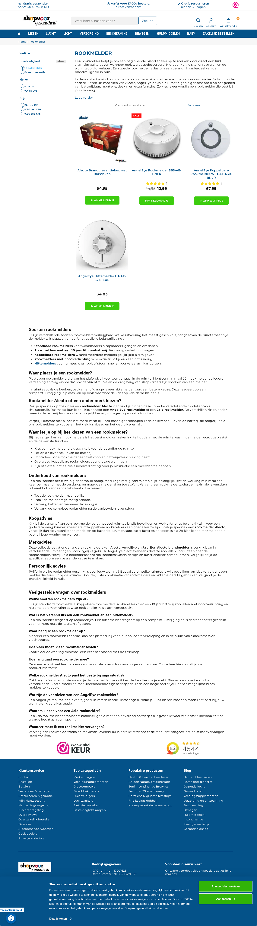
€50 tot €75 (33, 113)
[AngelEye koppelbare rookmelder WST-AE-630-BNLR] (211, 139)
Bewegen (142, 33)
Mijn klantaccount (31, 800)
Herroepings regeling (33, 805)
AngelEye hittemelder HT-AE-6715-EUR (102, 278)
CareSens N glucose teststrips (149, 796)
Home (22, 41)
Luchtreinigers (84, 796)
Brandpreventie (35, 72)
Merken (24, 79)
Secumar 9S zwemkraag (146, 791)
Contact (24, 777)
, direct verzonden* (130, 5)
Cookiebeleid (27, 833)
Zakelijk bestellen (219, 33)
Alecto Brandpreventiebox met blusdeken (102, 172)
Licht (67, 33)
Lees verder (84, 97)
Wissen (61, 61)
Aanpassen (223, 898)
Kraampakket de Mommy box (150, 805)
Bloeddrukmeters (86, 791)
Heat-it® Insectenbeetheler (148, 777)
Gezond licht (193, 791)
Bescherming (117, 33)
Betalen (24, 786)
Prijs (23, 98)
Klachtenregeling (31, 810)
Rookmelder (34, 67)
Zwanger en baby (196, 824)
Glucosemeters (84, 786)
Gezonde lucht (194, 786)
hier (165, 908)
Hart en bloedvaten (198, 777)
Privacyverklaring (31, 838)
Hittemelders (45, 363)
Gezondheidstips (196, 829)
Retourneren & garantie (35, 796)
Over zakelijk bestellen (34, 819)
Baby (191, 33)
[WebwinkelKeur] (236, 5)
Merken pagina (85, 777)
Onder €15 (31, 105)
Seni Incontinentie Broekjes (148, 786)
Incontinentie (193, 819)
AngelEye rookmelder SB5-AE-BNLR (157, 172)
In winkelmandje (102, 199)
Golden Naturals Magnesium (149, 782)
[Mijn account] (211, 20)
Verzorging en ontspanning (203, 800)
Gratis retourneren (195, 3)
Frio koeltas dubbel (142, 800)
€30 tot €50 (33, 109)
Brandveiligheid (30, 61)
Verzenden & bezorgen (34, 791)
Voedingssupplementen (91, 782)
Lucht (51, 33)
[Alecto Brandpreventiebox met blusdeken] (102, 139)
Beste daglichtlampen (90, 810)
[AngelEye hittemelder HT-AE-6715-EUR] (102, 244)
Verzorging (89, 33)
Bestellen (25, 782)
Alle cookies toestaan (226, 886)
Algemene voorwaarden (35, 829)
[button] (228, 20)
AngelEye (31, 90)
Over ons (24, 824)
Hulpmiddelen (168, 33)
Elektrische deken (87, 805)
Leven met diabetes (198, 782)
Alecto (29, 86)
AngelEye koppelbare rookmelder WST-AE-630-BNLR (211, 174)
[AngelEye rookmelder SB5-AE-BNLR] (157, 139)
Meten (33, 33)
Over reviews (27, 814)
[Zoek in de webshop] (198, 20)
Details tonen (58, 918)
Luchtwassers (83, 800)
